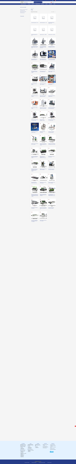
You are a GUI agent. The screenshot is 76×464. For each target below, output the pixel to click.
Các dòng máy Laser (22, 10)
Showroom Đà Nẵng (49, 462)
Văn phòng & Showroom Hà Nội (42, 462)
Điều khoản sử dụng (52, 448)
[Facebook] (52, 0)
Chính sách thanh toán (52, 444)
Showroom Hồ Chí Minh (34, 462)
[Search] (41, 2)
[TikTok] (54, 0)
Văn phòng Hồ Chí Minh (27, 462)
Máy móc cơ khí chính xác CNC (23, 9)
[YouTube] (55, 0)
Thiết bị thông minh (22, 12)
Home (31, 8)
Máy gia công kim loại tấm (23, 11)
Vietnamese (53, 2)
